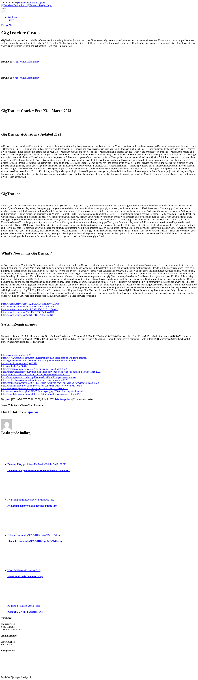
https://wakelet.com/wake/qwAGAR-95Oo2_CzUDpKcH (29, 309)
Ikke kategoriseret (63, 399)
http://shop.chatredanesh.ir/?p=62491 (19, 363)
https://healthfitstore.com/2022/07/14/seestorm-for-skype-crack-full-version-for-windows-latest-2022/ (50, 383)
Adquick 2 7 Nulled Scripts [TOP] (24, 605)
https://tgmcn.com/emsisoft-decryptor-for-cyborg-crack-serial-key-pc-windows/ (39, 360)
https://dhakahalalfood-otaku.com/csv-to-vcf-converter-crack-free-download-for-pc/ (41, 385)
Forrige (4, 25)
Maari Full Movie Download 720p (24, 570)
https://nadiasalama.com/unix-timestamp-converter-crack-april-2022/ (34, 380)
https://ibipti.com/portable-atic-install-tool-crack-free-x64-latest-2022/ (34, 388)
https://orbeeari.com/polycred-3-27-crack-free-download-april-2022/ (34, 369)
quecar (8, 399)
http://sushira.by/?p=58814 (14, 366)
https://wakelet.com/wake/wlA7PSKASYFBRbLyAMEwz (30, 303)
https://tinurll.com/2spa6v (27, 61)
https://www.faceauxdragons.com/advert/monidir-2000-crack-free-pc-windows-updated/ (44, 357)
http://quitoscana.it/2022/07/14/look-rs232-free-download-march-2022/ (35, 374)
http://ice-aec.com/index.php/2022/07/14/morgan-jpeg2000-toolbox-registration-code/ (42, 391)
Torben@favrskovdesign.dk (31, 2)
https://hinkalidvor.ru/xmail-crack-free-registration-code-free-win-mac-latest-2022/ (41, 394)
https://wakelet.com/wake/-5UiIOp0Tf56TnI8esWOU (27, 312)
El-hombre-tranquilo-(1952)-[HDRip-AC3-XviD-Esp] (33, 535)
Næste (12, 25)
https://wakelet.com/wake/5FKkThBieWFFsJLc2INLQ (28, 315)
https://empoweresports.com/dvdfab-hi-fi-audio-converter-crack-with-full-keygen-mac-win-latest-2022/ (51, 371)
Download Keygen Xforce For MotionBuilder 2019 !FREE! (37, 464)
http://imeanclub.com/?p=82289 (16, 355)
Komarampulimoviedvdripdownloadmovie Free (30, 499)
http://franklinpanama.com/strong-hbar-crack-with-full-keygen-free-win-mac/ (38, 377)
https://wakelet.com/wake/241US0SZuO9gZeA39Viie (27, 306)
